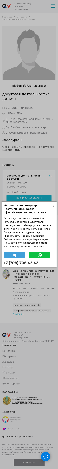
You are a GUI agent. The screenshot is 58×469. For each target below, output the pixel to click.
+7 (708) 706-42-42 (21, 263)
